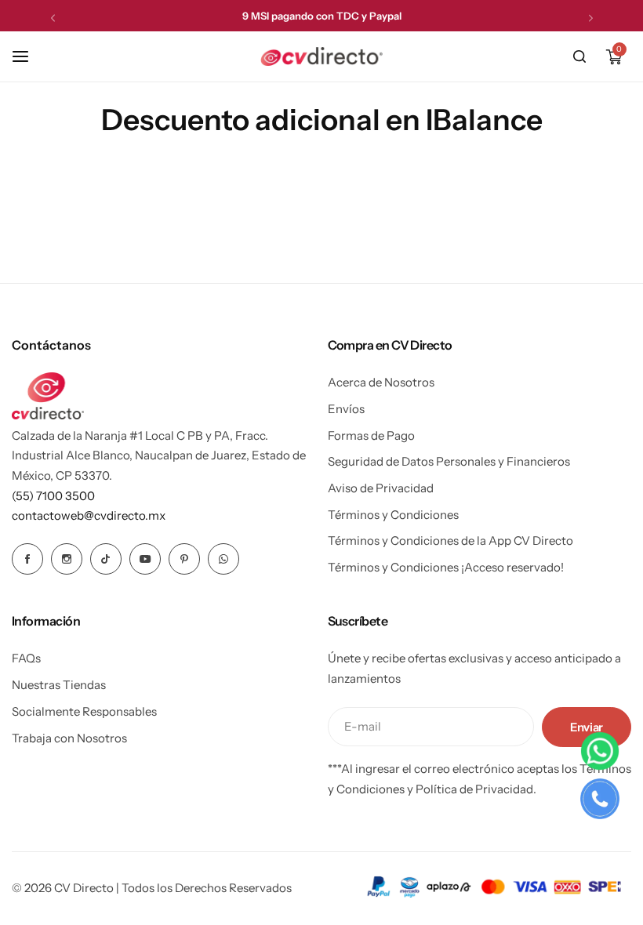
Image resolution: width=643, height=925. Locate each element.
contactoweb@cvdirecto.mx (88, 515)
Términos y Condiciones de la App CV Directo (450, 540)
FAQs (26, 658)
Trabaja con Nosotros (69, 738)
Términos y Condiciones (393, 514)
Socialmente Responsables (84, 711)
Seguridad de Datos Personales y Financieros (449, 461)
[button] (53, 18)
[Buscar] (579, 56)
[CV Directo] (321, 56)
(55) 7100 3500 (53, 495)
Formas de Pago (371, 435)
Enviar (586, 727)
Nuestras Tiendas (59, 684)
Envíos (346, 408)
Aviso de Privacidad (381, 488)
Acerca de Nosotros (381, 382)
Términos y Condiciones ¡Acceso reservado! (446, 567)
